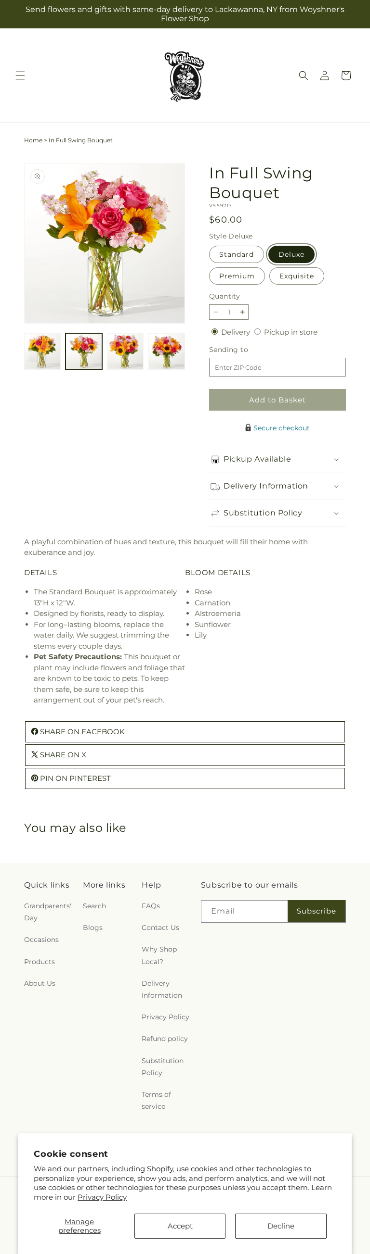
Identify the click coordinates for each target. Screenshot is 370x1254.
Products (39, 961)
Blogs (93, 927)
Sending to (243, 350)
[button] (20, 75)
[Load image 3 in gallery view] (125, 351)
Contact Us (160, 927)
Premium (237, 276)
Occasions (41, 939)
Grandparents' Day (47, 912)
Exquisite (296, 276)
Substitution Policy (163, 1066)
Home (33, 140)
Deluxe (291, 254)
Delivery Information (162, 989)
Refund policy (165, 1038)
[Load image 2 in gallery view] (84, 351)
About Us (39, 983)
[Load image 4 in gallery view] (166, 351)
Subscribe (316, 910)
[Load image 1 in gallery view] (42, 351)
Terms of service (156, 1100)
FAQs (151, 906)
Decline (280, 1225)
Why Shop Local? (159, 955)
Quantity (224, 296)
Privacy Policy (102, 1197)
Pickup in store (290, 332)
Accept (180, 1225)
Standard (236, 254)
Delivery (236, 332)
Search (94, 906)
